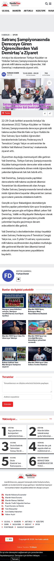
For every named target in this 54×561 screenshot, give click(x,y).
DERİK (6, 524)
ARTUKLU (28, 11)
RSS (10, 539)
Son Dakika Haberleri (13, 512)
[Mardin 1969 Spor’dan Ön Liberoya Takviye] (14, 327)
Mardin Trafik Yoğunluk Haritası (17, 503)
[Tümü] (50, 419)
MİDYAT (28, 524)
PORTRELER (8, 527)
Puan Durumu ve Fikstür (14, 506)
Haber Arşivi (10, 514)
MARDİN (16, 11)
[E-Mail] (18, 279)
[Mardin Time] (11, 4)
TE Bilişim (33, 547)
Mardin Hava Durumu (13, 498)
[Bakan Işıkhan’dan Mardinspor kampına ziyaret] (14, 354)
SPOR (15, 35)
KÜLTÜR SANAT (43, 457)
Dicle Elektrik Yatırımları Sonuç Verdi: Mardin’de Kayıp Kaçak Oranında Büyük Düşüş (17, 448)
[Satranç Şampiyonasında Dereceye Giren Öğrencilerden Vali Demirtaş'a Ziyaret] (27, 94)
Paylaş (7, 113)
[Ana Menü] (50, 4)
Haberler (6, 35)
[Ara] (46, 4)
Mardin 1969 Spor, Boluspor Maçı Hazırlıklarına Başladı (37, 312)
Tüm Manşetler (11, 509)
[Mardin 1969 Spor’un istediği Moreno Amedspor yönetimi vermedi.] (40, 327)
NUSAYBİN (17, 524)
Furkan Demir (22, 274)
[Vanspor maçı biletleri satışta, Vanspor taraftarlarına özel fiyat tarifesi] (14, 301)
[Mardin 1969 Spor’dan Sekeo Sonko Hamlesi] (40, 354)
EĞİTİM (11, 428)
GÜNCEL (41, 442)
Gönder (7, 404)
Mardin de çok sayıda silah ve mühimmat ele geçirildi (44, 448)
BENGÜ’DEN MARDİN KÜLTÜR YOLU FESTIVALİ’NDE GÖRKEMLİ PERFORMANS (45, 463)
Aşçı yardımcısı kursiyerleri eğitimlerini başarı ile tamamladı (16, 433)
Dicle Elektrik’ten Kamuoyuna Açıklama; (15, 463)
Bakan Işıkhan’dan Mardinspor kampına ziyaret (11, 365)
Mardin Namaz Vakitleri (14, 500)
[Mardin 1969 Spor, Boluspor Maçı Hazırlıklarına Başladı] (40, 301)
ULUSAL (5, 11)
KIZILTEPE (40, 11)
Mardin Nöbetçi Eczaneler (15, 495)
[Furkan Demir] (8, 276)
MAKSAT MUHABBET (25, 527)
